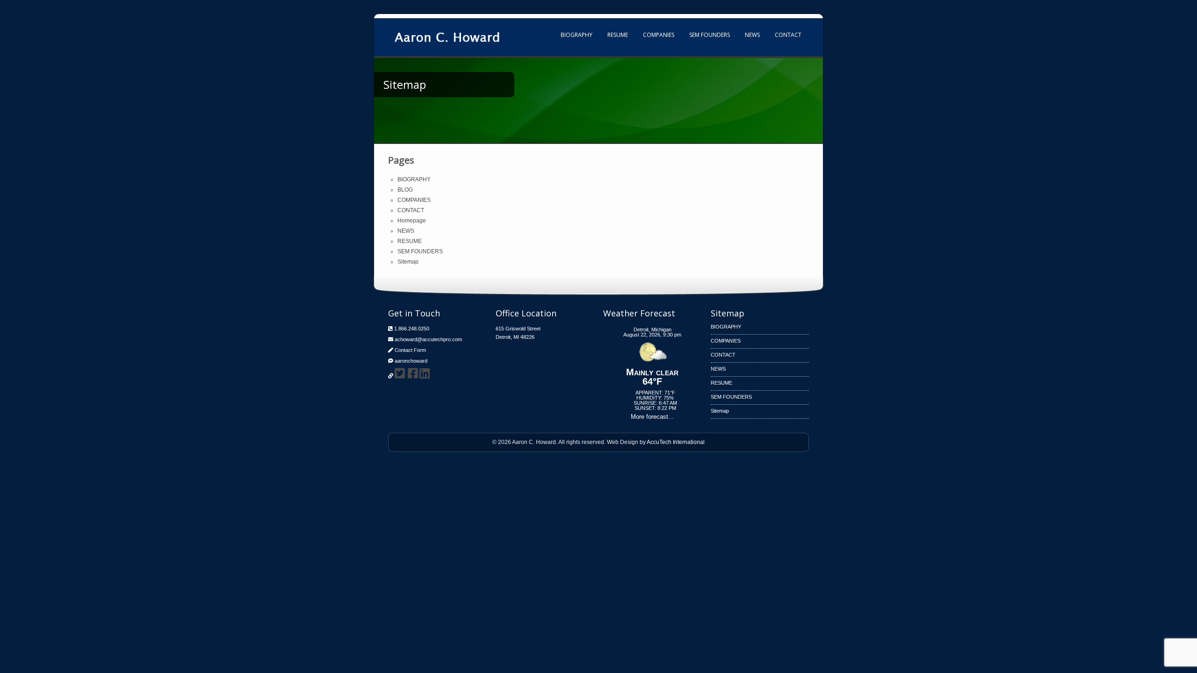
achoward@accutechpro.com (428, 339)
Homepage (411, 220)
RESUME (617, 35)
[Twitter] (400, 373)
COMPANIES (658, 35)
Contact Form (410, 350)
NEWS (752, 35)
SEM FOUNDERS (709, 35)
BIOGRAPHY (576, 35)
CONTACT (788, 35)
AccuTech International (676, 442)
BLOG (405, 189)
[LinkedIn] (424, 373)
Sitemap (407, 261)
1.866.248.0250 (411, 328)
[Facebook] (413, 373)
